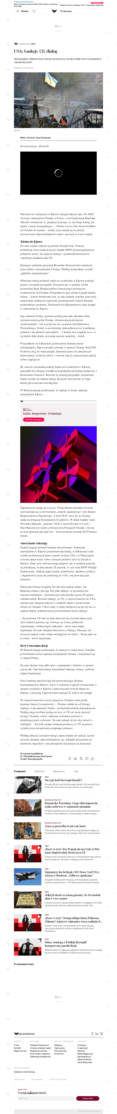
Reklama (58, 1045)
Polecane (39, 771)
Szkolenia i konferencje (24, 1072)
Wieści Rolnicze (84, 1059)
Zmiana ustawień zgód (40, 1048)
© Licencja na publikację (31, 753)
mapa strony (19, 1079)
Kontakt (17, 1048)
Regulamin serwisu (38, 1051)
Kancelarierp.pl (84, 1056)
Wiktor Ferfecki (27, 138)
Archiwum (59, 1054)
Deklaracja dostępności (40, 1056)
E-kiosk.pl (82, 1045)
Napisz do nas (20, 1051)
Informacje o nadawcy (40, 1054)
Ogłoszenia (59, 1048)
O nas (16, 1045)
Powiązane (20, 771)
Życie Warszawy (85, 1062)
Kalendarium (37, 1079)
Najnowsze (59, 771)
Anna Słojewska (43, 138)
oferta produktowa (57, 1079)
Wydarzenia (66, 11)
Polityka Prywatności (39, 1045)
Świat (33, 44)
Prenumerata (60, 1051)
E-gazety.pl (83, 1048)
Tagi (75, 771)
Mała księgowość (85, 1054)
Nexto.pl (81, 1051)
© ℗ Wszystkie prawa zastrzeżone (36, 756)
